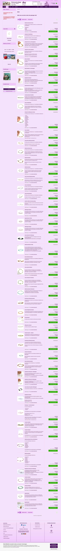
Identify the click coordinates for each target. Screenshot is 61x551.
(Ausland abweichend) (34, 39)
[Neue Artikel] (14, 28)
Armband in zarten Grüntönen (29, 49)
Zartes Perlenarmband (28, 193)
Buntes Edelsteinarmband (29, 256)
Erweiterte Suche (9, 91)
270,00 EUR (9, 40)
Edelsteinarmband (27, 157)
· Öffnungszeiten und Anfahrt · (37, 528)
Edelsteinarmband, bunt (28, 148)
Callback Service (5, 536)
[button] (18, 19)
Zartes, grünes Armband (28, 267)
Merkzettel (56, 0)
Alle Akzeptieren (53, 544)
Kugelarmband (27, 493)
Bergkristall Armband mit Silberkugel (30, 468)
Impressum (5, 531)
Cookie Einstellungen (6, 538)
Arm (7, 6)
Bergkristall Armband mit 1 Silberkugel (30, 371)
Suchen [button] (48, 0)
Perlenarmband (27, 317)
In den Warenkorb (53, 31)
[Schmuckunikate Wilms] (26, 3)
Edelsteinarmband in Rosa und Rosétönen (31, 439)
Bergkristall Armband (28, 77)
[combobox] (24, 19)
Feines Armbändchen (28, 102)
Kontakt (4, 529)
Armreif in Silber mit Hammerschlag (30, 201)
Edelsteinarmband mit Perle (29, 22)
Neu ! (38, 6)
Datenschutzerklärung (16, 547)
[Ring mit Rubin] (9, 34)
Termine (46, 6)
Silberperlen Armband (28, 325)
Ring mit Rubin (9, 38)
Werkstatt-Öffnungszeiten (53, 6)
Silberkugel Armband (28, 209)
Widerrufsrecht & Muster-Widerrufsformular (7, 525)
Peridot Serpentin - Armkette (29, 332)
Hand (4, 6)
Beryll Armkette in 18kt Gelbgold (30, 68)
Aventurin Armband (28, 485)
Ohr (12, 6)
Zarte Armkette (27, 130)
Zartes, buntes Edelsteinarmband (30, 176)
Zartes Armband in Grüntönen (29, 277)
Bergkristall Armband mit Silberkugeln (30, 379)
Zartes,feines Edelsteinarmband (30, 140)
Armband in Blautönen (28, 351)
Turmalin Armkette (27, 422)
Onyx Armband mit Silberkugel (29, 235)
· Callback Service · (37, 526)
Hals (10, 6)
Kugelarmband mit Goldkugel (29, 85)
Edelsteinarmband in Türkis (29, 244)
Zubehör (16, 6)
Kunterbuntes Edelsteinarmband (30, 298)
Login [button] (52, 0)
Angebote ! (41, 6)
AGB (4, 533)
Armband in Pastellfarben (29, 34)
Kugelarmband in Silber (28, 218)
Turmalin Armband (27, 429)
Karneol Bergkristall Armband (29, 309)
